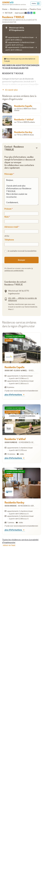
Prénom (7, 209)
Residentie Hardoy (24, 133)
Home (4, 9)
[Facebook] (28, 13)
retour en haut (9, 545)
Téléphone (9, 239)
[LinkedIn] (31, 13)
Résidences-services (18, 9)
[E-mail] (25, 13)
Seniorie (7, 2)
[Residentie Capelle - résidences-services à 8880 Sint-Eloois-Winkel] (21, 348)
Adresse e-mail (11, 227)
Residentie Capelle (25, 107)
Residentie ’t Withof (24, 120)
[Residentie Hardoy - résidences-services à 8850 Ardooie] (21, 483)
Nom (6, 217)
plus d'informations (13, 395)
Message (8, 174)
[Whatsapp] (34, 13)
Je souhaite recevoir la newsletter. (22, 251)
